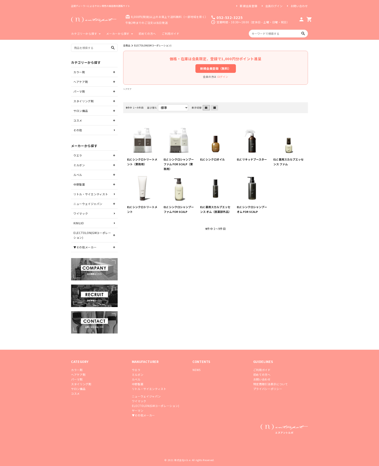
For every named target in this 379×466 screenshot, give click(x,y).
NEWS (196, 370)
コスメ (77, 120)
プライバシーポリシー (267, 389)
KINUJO (78, 223)
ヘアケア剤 (80, 82)
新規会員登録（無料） (215, 68)
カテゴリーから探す (84, 34)
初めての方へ (147, 34)
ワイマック (80, 213)
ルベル (77, 175)
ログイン (222, 77)
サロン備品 (80, 111)
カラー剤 (79, 72)
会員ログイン (274, 6)
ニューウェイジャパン (87, 204)
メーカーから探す (117, 34)
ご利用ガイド (170, 34)
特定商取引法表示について (270, 384)
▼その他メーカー (85, 247)
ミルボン (79, 165)
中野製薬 (79, 184)
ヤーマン (138, 410)
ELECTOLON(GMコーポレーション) (152, 45)
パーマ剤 (79, 91)
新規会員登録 (248, 6)
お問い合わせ (299, 6)
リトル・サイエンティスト (90, 194)
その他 (77, 130)
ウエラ (77, 155)
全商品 (126, 45)
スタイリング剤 (83, 101)
